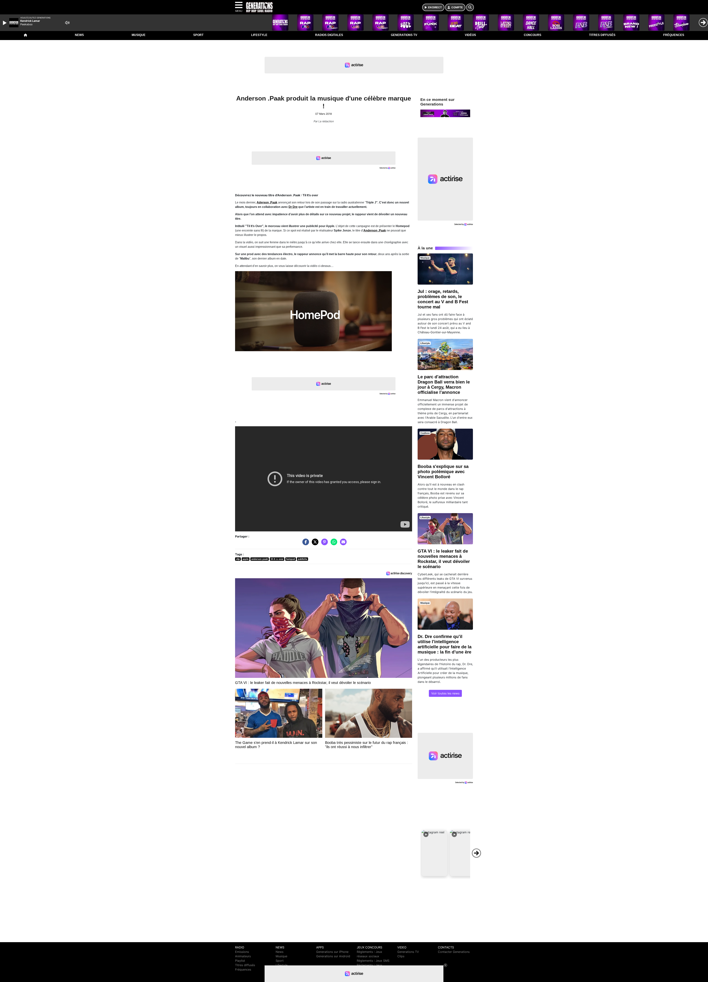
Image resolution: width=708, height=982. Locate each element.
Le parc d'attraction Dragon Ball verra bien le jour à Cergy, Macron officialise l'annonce (444, 384)
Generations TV (404, 35)
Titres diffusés (602, 35)
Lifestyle (259, 35)
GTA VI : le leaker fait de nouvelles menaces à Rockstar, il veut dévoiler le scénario (444, 559)
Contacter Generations (454, 952)
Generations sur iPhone (332, 952)
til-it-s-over (277, 559)
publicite (302, 559)
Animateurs (243, 956)
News (79, 35)
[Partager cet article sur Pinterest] (323, 544)
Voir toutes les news (445, 693)
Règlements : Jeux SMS (373, 960)
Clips (400, 956)
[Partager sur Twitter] (314, 544)
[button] (434, 853)
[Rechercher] (470, 7)
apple (245, 559)
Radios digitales (329, 35)
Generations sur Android (333, 956)
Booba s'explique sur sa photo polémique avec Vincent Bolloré (443, 471)
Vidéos (470, 35)
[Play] (5, 23)
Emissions (242, 952)
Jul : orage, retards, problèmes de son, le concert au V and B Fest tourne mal (443, 299)
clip (238, 559)
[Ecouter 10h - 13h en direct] (445, 113)
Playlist (240, 960)
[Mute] (67, 22)
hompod (290, 559)
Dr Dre (293, 206)
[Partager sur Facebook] (305, 544)
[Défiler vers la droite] (476, 853)
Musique (138, 35)
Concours (532, 35)
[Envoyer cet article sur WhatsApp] (333, 544)
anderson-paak (259, 559)
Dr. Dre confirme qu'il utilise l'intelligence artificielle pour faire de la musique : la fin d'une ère (444, 644)
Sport (198, 35)
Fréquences (673, 35)
